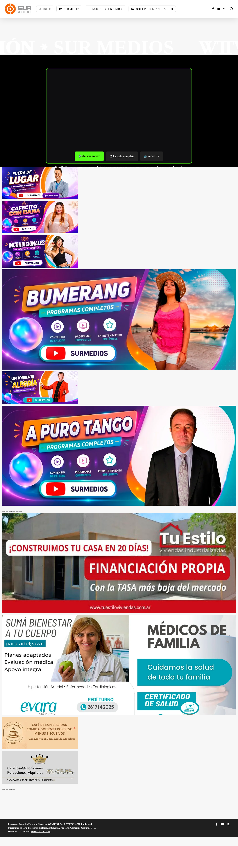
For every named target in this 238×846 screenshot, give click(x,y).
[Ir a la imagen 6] (20, 511)
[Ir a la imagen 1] (3, 511)
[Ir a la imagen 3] (10, 511)
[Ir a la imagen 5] (17, 511)
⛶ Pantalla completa (122, 156)
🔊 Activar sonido (89, 156)
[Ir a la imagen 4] (13, 511)
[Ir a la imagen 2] (7, 511)
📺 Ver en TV (151, 156)
